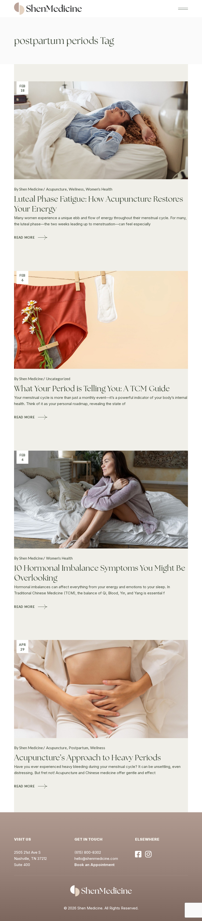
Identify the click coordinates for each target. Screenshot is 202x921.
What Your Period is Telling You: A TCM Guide (92, 388)
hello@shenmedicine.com (96, 858)
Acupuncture (56, 189)
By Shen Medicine (28, 189)
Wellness (76, 189)
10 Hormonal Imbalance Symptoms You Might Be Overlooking (99, 573)
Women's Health (99, 189)
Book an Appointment (94, 864)
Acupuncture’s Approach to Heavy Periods (87, 757)
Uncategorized (58, 378)
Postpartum (78, 747)
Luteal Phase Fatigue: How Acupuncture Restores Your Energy (98, 204)
